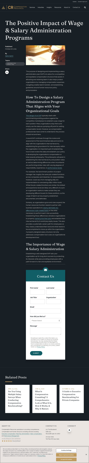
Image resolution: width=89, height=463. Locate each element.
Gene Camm (9, 56)
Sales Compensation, (36, 433)
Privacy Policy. (41, 455)
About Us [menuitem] (67, 7)
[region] (44, 454)
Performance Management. (11, 436)
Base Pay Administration (23, 433)
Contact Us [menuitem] (76, 7)
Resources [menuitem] (57, 7)
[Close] (86, 454)
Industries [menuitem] (41, 7)
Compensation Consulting (11, 64)
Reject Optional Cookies (66, 455)
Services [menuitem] (32, 7)
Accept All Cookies (66, 459)
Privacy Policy (41, 347)
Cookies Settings (66, 450)
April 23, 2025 (12, 389)
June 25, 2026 (39, 389)
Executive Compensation (9, 433)
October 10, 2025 (68, 389)
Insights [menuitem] (49, 7)
